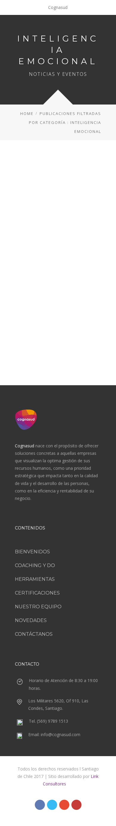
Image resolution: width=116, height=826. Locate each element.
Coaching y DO (35, 565)
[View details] (58, 196)
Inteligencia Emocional (64, 275)
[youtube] (76, 805)
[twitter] (52, 805)
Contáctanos (34, 634)
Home (27, 113)
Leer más (58, 329)
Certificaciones (37, 593)
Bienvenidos (32, 552)
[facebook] (40, 805)
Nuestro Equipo (38, 606)
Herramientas (35, 579)
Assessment (32, 268)
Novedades (31, 620)
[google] (64, 805)
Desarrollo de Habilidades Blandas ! (58, 252)
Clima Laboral (59, 268)
